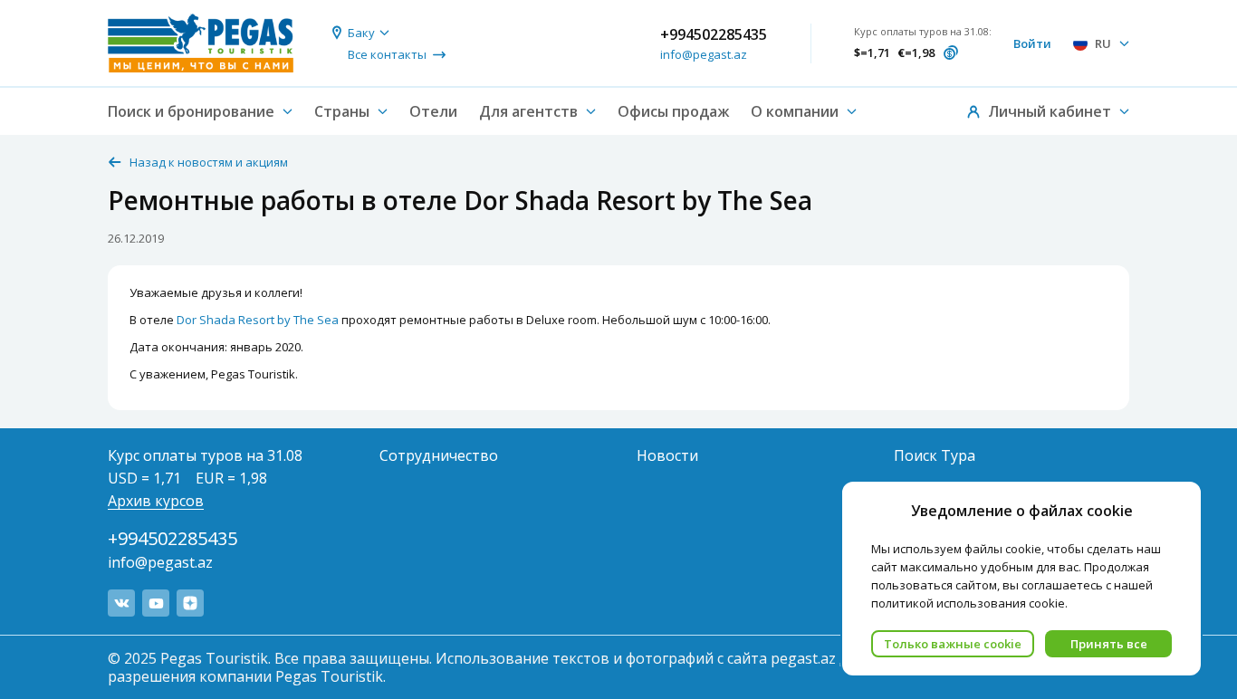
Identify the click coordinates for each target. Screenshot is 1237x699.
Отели (433, 111)
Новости (667, 455)
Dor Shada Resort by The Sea (258, 319)
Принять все (1108, 644)
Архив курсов (156, 501)
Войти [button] (1032, 43)
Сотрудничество (438, 455)
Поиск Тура (934, 455)
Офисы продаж (673, 111)
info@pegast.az (703, 54)
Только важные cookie (952, 644)
